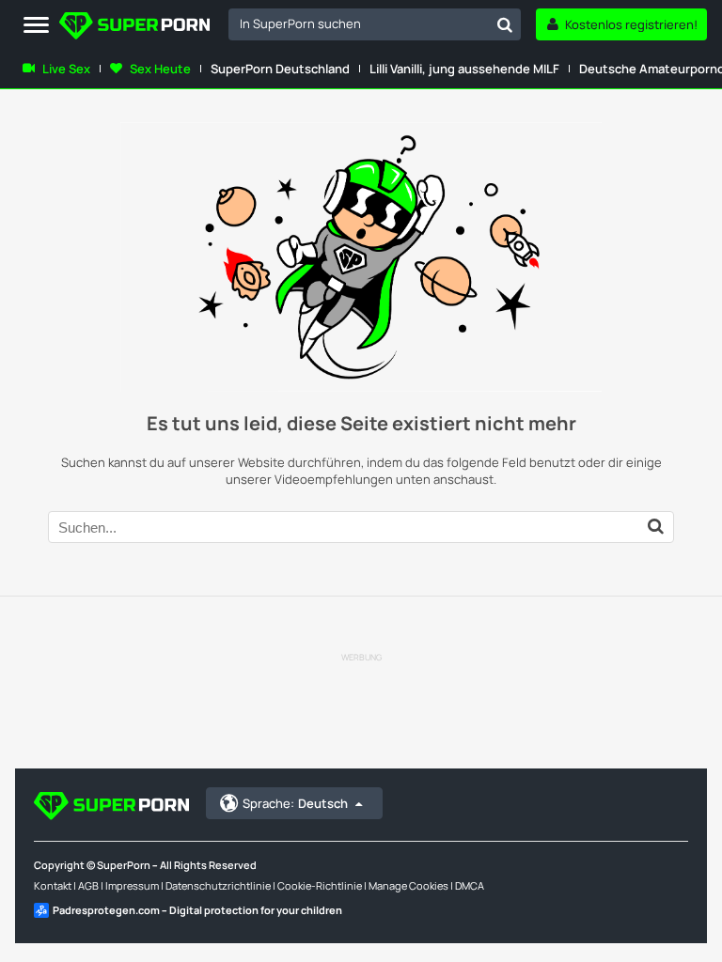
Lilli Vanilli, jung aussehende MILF (464, 68)
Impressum (132, 885)
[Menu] (36, 25)
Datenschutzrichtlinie (218, 885)
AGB (88, 885)
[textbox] (358, 23)
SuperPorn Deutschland (280, 68)
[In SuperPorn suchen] (505, 24)
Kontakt (52, 885)
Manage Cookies (408, 885)
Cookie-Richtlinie (319, 885)
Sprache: (295, 803)
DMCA (469, 885)
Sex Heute (160, 68)
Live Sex (66, 68)
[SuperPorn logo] (134, 27)
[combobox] (374, 24)
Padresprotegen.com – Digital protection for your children (197, 910)
